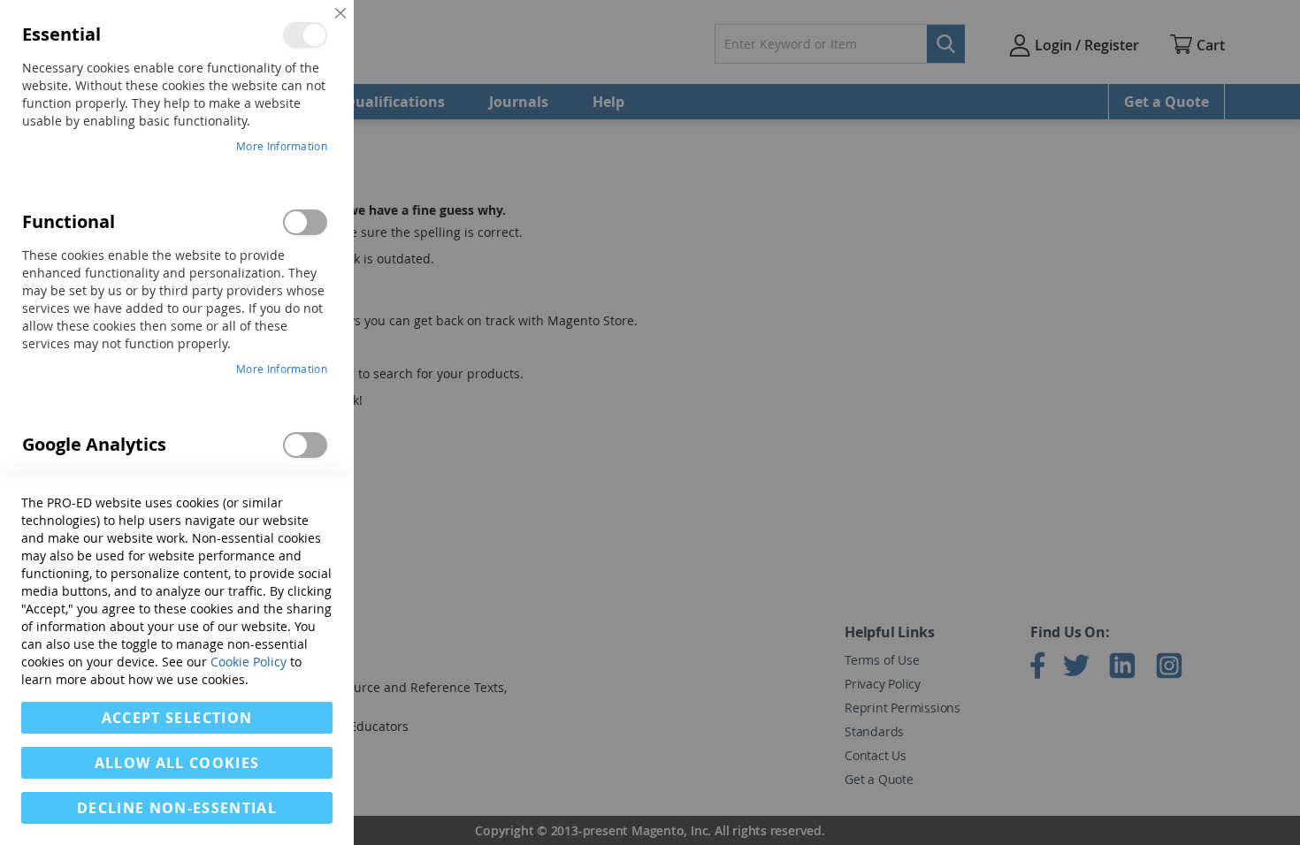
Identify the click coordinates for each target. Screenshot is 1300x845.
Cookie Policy (248, 661)
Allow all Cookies (177, 763)
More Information (281, 146)
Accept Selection (177, 717)
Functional (305, 222)
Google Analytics (305, 445)
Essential (305, 35)
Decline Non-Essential (177, 808)
